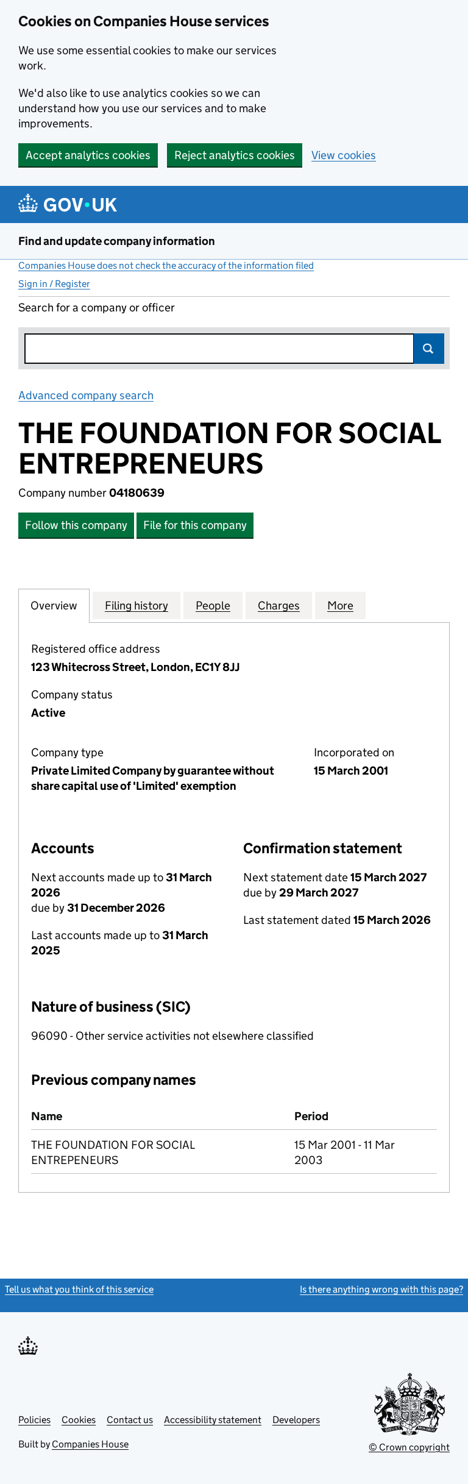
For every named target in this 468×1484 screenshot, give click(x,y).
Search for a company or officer (96, 307)
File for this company (195, 525)
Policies (34, 1419)
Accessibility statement (212, 1419)
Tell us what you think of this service (79, 1289)
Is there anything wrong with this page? (381, 1289)
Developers (296, 1419)
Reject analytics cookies (234, 155)
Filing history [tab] (136, 605)
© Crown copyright (409, 1447)
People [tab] (213, 605)
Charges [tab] (279, 605)
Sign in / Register (54, 283)
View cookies (343, 155)
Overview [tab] (53, 605)
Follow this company (76, 525)
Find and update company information (116, 241)
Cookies (79, 1419)
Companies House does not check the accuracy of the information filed (166, 265)
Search (429, 348)
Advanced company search (86, 395)
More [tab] (340, 605)
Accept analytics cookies (88, 155)
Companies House (90, 1444)
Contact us (130, 1419)
